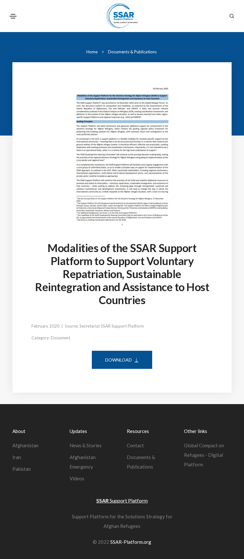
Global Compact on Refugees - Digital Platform (204, 455)
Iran (16, 457)
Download (118, 360)
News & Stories (86, 445)
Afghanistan (25, 445)
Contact (135, 445)
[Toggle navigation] (13, 16)
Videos (77, 478)
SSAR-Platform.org (130, 542)
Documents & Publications (132, 51)
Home (92, 51)
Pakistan (21, 469)
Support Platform (122, 500)
